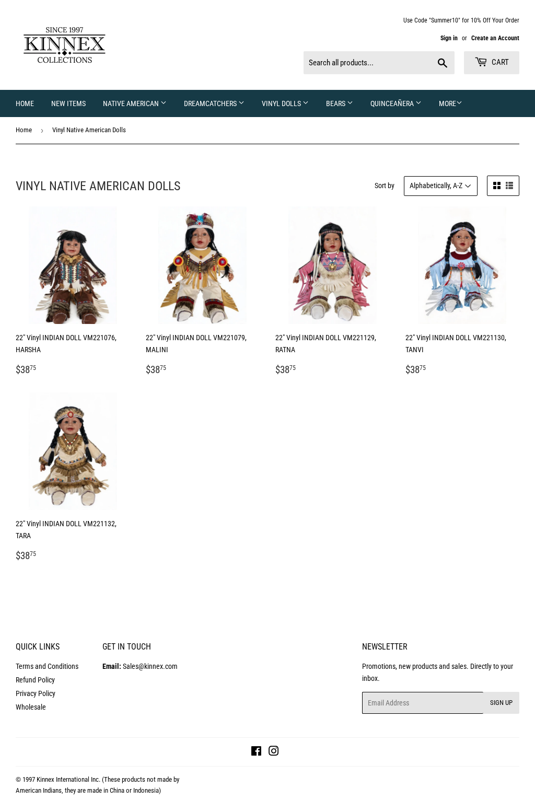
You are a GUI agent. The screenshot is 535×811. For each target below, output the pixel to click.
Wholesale (31, 707)
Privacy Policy (35, 693)
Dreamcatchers (211, 103)
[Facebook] (256, 752)
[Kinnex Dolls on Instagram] (274, 752)
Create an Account (495, 38)
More (447, 103)
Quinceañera (392, 103)
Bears (336, 103)
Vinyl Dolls (282, 103)
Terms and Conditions (47, 666)
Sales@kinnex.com (140, 666)
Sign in (449, 38)
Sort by (384, 185)
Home (25, 103)
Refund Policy (35, 680)
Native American (131, 103)
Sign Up (501, 702)
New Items (68, 103)
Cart (499, 62)
